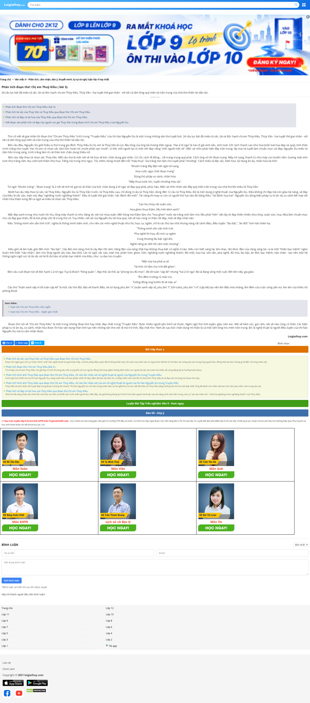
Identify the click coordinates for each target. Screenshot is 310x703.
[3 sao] (300, 343)
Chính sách (9, 669)
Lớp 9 (5, 620)
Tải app (113, 645)
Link (43, 424)
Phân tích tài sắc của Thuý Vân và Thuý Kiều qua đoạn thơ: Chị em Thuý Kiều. (48, 112)
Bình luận (23, 343)
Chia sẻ (8, 342)
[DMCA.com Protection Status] (36, 693)
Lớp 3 (5, 639)
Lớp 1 (5, 645)
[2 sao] (296, 343)
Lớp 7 (5, 627)
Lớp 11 (5, 614)
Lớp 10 (110, 614)
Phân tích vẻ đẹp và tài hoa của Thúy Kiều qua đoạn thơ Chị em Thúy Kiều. (46, 117)
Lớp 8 (109, 620)
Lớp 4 (109, 633)
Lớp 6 (109, 627)
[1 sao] (292, 343)
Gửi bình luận (11, 580)
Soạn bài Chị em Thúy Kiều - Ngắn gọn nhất (34, 311)
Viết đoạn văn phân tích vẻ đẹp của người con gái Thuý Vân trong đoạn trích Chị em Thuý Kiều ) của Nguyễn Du (66, 122)
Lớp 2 (109, 639)
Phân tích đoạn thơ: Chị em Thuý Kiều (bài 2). (31, 366)
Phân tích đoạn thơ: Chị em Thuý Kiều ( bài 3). (30, 106)
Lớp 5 (5, 633)
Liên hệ (7, 662)
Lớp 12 (110, 608)
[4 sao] (304, 343)
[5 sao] (308, 343)
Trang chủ (7, 608)
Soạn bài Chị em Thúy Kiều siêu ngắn (30, 306)
